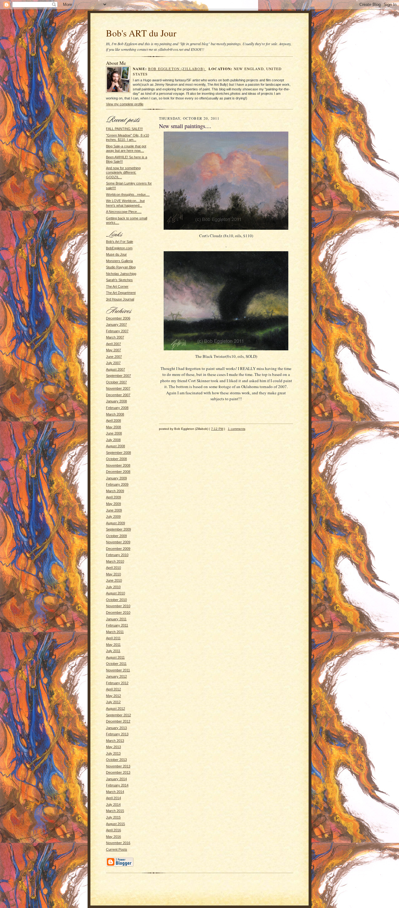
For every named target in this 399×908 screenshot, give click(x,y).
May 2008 (113, 427)
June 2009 (114, 510)
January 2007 (116, 324)
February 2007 (117, 331)
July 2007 (113, 363)
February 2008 (117, 408)
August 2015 (115, 824)
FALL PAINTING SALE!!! (124, 129)
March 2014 (115, 792)
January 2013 (116, 728)
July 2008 (113, 440)
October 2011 (116, 663)
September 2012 (118, 715)
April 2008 (113, 420)
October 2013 (116, 759)
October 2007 (116, 382)
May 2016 (113, 836)
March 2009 (115, 491)
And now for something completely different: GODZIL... (123, 172)
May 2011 (113, 644)
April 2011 (113, 638)
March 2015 (115, 811)
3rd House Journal (120, 299)
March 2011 (115, 632)
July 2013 (113, 753)
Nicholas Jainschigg (121, 274)
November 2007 (118, 388)
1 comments (236, 428)
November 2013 (118, 766)
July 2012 (113, 702)
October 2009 (116, 536)
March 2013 (115, 740)
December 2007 (118, 395)
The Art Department (121, 293)
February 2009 (117, 484)
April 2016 (113, 830)
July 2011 (113, 651)
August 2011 (115, 657)
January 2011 (116, 619)
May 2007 (113, 350)
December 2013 (118, 772)
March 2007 (115, 337)
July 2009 (113, 516)
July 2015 (113, 817)
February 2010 (117, 555)
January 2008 (116, 401)
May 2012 (113, 696)
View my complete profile (124, 104)
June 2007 (114, 356)
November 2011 (118, 670)
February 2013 (117, 734)
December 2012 (118, 721)
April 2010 (113, 567)
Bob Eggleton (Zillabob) (177, 68)
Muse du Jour (116, 254)
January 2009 (116, 478)
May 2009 (113, 504)
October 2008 (116, 459)
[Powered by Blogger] (119, 865)
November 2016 (118, 843)
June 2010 (114, 580)
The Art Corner (117, 286)
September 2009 (118, 529)
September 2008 (118, 452)
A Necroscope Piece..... (124, 212)
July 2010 (113, 587)
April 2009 (113, 497)
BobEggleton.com (119, 248)
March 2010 (115, 561)
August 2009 (115, 523)
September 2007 (118, 375)
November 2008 (118, 465)
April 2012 (113, 689)
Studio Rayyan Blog (121, 267)
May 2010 (113, 574)
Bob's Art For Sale (119, 241)
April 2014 (113, 798)
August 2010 (115, 593)
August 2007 (115, 369)
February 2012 (117, 683)
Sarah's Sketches (119, 280)
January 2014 (116, 779)
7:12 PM (217, 428)
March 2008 (115, 414)
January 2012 (116, 676)
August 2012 (115, 708)
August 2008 (115, 446)
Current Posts (116, 849)
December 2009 (118, 548)
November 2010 (118, 606)
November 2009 (118, 542)
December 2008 (118, 471)
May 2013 (113, 747)
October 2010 (116, 600)
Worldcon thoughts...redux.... (128, 194)
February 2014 (117, 785)
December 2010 (118, 612)
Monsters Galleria (119, 261)
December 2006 (118, 318)
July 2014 (113, 804)
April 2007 (113, 344)
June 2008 (114, 433)
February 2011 (117, 625)
